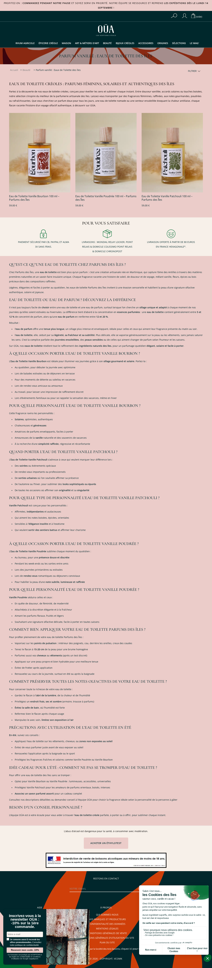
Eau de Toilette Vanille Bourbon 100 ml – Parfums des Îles (34, 198)
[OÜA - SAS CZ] (106, 29)
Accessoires (145, 43)
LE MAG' (194, 43)
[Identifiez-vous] (184, 15)
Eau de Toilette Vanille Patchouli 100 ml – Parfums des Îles (167, 198)
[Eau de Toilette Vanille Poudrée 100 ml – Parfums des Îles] (106, 152)
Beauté (107, 43)
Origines (162, 43)
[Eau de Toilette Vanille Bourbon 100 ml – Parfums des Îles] (39, 152)
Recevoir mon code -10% (25, 950)
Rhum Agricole (25, 43)
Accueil (14, 70)
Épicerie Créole (48, 43)
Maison (66, 43)
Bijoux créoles (125, 43)
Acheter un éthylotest (106, 843)
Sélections (179, 43)
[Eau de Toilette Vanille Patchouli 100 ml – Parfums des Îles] (172, 152)
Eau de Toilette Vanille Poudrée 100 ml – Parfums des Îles (105, 198)
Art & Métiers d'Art (87, 43)
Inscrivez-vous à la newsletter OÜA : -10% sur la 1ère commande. (25, 921)
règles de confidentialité (21, 957)
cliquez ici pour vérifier (133, 948)
